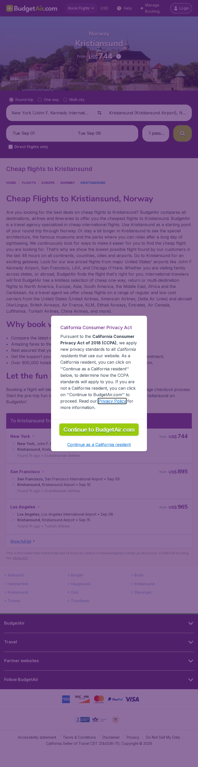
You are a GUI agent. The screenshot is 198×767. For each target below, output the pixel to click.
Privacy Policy (112, 401)
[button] (99, 444)
